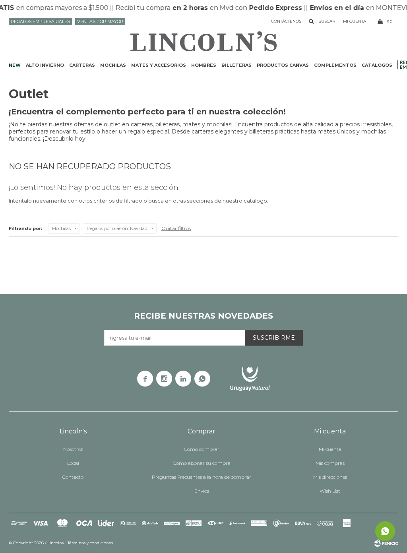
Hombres (203, 65)
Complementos (335, 65)
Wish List (330, 491)
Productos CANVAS (283, 65)
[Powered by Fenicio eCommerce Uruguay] (386, 543)
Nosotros (73, 449)
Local (73, 463)
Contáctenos (286, 21)
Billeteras (236, 65)
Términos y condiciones (90, 542)
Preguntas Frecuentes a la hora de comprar (201, 477)
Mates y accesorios (158, 65)
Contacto (72, 477)
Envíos (201, 491)
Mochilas (113, 65)
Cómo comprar (201, 449)
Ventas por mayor (100, 21)
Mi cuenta (330, 449)
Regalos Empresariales (40, 21)
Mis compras (330, 463)
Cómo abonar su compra (202, 463)
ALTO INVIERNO (45, 65)
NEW (15, 65)
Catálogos (377, 65)
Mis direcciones (330, 477)
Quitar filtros (176, 228)
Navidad (117, 228)
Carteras (82, 65)
